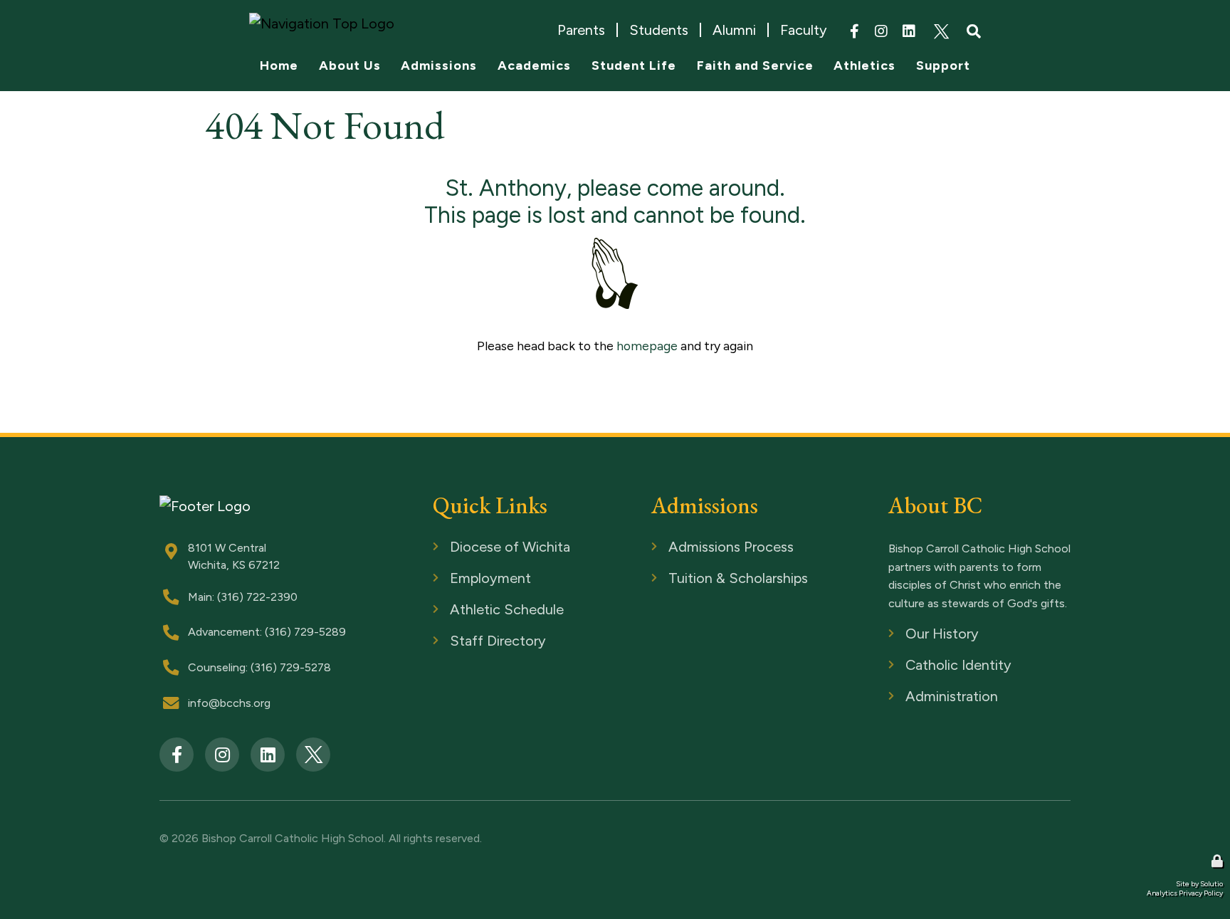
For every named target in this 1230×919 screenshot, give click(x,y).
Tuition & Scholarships (707, 579)
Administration (925, 697)
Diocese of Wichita (482, 548)
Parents (581, 29)
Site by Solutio (1199, 883)
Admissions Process (703, 548)
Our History (918, 635)
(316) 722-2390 (257, 597)
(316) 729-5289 (305, 632)
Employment (465, 579)
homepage (647, 345)
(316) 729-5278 (291, 667)
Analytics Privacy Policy (1185, 893)
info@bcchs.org (229, 703)
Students (658, 29)
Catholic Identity (931, 666)
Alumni (734, 29)
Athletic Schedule (478, 610)
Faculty (803, 29)
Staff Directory (471, 642)
